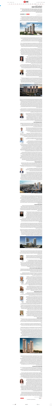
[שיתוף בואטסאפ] (25, 14)
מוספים (39, 5)
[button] (11, 27)
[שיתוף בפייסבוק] (24, 14)
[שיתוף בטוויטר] (23, 14)
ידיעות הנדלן (37, 5)
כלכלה (41, 5)
